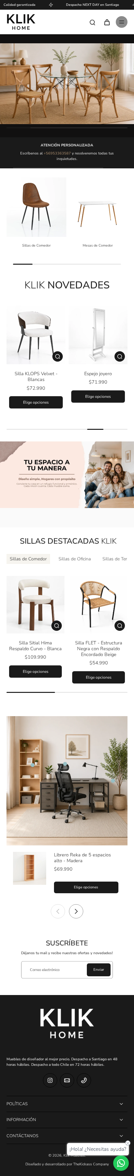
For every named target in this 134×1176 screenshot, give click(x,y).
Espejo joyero (98, 373)
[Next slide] (76, 911)
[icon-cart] (107, 22)
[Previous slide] (58, 911)
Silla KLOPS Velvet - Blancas (36, 376)
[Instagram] (50, 1080)
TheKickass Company (91, 1164)
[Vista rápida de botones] (57, 356)
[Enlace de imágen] (67, 83)
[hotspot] (32, 765)
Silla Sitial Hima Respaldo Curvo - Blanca (35, 646)
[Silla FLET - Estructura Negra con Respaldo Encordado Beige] (98, 604)
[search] (92, 22)
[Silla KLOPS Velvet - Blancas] (36, 335)
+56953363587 (57, 153)
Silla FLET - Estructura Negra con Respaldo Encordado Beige (98, 649)
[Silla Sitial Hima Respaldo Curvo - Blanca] (35, 604)
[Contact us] (121, 1163)
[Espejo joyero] (98, 335)
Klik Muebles (74, 1155)
